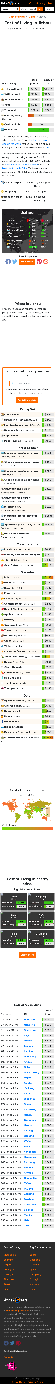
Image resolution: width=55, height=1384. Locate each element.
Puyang (28, 1188)
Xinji (26, 1035)
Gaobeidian (30, 1178)
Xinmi (33, 1289)
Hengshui (29, 1019)
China (48, 147)
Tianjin (28, 1215)
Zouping (29, 1194)
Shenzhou (30, 1030)
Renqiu (28, 1114)
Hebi (26, 1220)
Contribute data (27, 400)
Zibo (26, 1225)
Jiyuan (33, 1269)
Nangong (29, 1025)
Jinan (27, 1146)
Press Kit (9, 1357)
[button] (8, 261)
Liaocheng (30, 1109)
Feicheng (29, 1162)
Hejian (27, 1077)
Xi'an (6, 1289)
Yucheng (29, 1088)
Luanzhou (35, 1264)
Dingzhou (29, 1099)
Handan (28, 1125)
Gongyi (34, 1279)
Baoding (29, 1136)
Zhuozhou (30, 1204)
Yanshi (33, 1255)
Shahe (28, 1104)
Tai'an (27, 1183)
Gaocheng (30, 1056)
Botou (27, 1067)
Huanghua (30, 1157)
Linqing (28, 1051)
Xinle (27, 1093)
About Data (18, 1382)
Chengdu (9, 1269)
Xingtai (28, 1083)
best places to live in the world (21, 164)
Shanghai (9, 1259)
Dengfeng (35, 1274)
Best (51, 3)
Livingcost (41, 28)
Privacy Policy (35, 1382)
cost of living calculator (17, 1310)
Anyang (28, 1173)
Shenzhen (9, 1279)
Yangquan (30, 1151)
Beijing (7, 1264)
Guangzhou (10, 1274)
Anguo (28, 1062)
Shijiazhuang (31, 1072)
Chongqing (10, 1255)
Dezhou (28, 1040)
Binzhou (29, 1199)
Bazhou (28, 1167)
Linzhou (28, 1210)
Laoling (28, 1130)
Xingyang (35, 1284)
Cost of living (37, 3)
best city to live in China (14, 168)
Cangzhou (30, 1120)
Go (40, 8)
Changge (35, 1259)
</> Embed (27, 261)
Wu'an (27, 1141)
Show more (27, 955)
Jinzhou (28, 1046)
